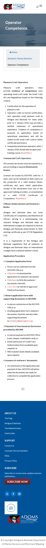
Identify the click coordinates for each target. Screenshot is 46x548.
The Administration (13, 428)
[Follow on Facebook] (13, 494)
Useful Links (10, 433)
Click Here (12, 286)
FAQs (7, 456)
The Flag (8, 418)
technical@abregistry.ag (21, 321)
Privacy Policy (11, 461)
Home (14, 52)
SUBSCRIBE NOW (17, 481)
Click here (12, 273)
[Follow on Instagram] (19, 494)
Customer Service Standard (16, 451)
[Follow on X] (7, 494)
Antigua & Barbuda (13, 423)
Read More (26, 153)
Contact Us (9, 446)
